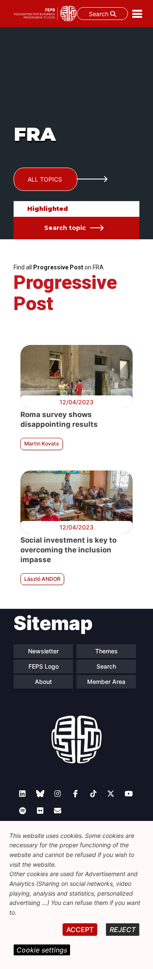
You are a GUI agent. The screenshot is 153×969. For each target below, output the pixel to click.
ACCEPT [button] (80, 929)
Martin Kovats (41, 443)
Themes (106, 651)
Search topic (65, 228)
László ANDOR (42, 579)
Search (99, 13)
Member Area (106, 681)
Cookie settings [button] (42, 950)
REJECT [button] (123, 929)
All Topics (45, 179)
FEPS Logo (43, 666)
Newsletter (43, 651)
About (43, 681)
